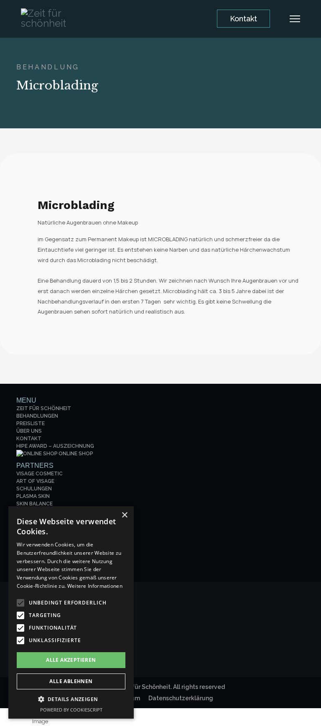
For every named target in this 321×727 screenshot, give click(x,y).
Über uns (29, 431)
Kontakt (243, 18)
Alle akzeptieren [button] (71, 659)
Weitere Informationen (94, 585)
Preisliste (30, 423)
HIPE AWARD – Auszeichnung (55, 446)
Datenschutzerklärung (180, 698)
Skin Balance (34, 504)
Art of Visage (35, 481)
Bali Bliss (29, 511)
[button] (71, 699)
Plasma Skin (33, 496)
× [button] (124, 515)
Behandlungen (37, 416)
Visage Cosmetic (39, 474)
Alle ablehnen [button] (70, 681)
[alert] (71, 612)
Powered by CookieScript (71, 710)
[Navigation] (295, 19)
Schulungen (34, 489)
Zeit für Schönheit (43, 408)
